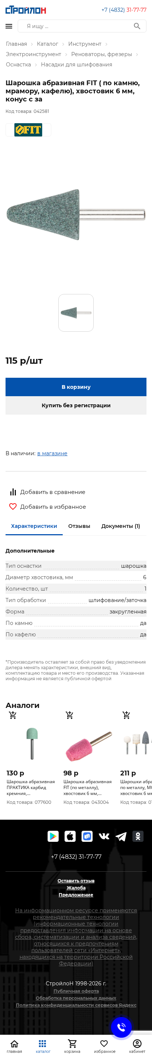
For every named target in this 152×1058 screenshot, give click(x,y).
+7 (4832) (123, 10)
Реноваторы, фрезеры (101, 54)
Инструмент (84, 44)
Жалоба (76, 888)
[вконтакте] (104, 836)
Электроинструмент (33, 54)
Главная (16, 44)
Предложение (76, 895)
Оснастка (18, 64)
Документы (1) (120, 526)
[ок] (138, 836)
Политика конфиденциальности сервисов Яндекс (76, 1005)
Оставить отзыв (76, 881)
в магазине (52, 453)
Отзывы (79, 526)
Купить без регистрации (76, 405)
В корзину (76, 387)
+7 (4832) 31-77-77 (76, 856)
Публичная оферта (76, 991)
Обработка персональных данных (76, 998)
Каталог (47, 44)
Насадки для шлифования (76, 64)
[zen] (121, 836)
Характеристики (34, 526)
